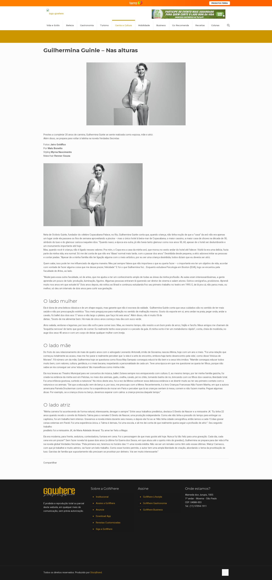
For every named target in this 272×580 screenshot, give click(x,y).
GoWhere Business (153, 509)
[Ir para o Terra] (136, 3)
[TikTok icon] (217, 572)
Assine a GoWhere (105, 503)
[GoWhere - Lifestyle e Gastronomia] (55, 13)
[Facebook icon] (198, 572)
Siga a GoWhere (104, 529)
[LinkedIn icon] (204, 572)
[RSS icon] (214, 572)
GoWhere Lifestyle (152, 496)
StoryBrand (96, 572)
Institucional (102, 496)
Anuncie (100, 509)
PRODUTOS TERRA (219, 3)
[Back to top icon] (225, 572)
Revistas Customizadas (108, 522)
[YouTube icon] (201, 572)
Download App (103, 516)
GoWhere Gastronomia (155, 503)
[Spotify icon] (211, 572)
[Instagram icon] (208, 572)
